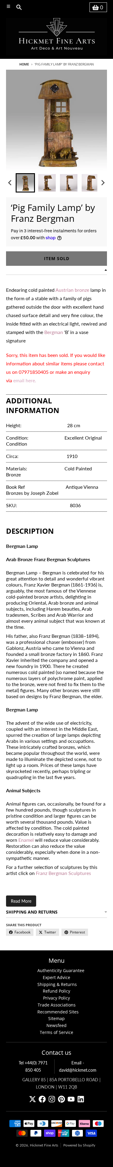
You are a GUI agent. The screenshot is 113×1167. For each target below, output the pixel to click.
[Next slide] (103, 183)
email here (24, 380)
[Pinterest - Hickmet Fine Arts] (61, 1099)
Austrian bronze (72, 290)
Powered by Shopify (79, 1145)
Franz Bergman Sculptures (63, 873)
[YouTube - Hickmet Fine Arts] (71, 1099)
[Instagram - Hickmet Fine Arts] (51, 1099)
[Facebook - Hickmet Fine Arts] (42, 1099)
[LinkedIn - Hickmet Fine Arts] (80, 1099)
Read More (21, 901)
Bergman (53, 332)
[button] (25, 182)
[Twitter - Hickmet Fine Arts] (32, 1099)
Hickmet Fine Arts (44, 1145)
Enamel (26, 840)
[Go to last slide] (10, 183)
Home (24, 64)
